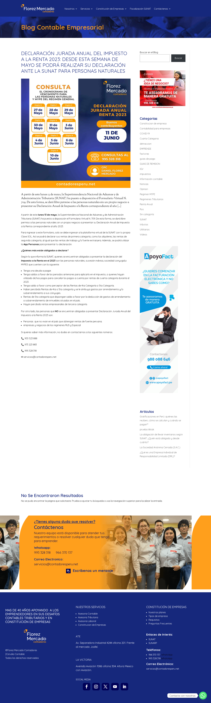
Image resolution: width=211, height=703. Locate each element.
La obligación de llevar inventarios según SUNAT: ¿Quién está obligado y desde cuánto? (161, 438)
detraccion (145, 143)
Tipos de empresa (158, 616)
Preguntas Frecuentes (161, 623)
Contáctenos (161, 9)
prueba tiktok (147, 429)
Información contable (151, 179)
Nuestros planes (157, 612)
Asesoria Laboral (87, 621)
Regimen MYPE (147, 194)
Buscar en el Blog (149, 52)
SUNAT (50, 256)
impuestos (145, 174)
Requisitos (154, 619)
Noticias (144, 184)
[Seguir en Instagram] (96, 686)
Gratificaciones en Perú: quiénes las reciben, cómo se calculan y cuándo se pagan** (160, 420)
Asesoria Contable (88, 613)
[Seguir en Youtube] (115, 686)
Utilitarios (145, 229)
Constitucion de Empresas (92, 624)
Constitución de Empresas (110, 9)
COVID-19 (145, 133)
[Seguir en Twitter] (105, 686)
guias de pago (147, 158)
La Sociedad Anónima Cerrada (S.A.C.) (160, 447)
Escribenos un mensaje (93, 570)
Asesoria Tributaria (88, 617)
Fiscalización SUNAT (140, 9)
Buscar (178, 58)
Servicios (85, 9)
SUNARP (153, 643)
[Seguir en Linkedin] (124, 686)
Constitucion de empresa (153, 123)
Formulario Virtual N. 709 (82, 218)
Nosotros (69, 9)
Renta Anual (146, 204)
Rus (142, 209)
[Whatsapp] (203, 695)
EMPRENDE (145, 148)
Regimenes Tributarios (151, 199)
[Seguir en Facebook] (86, 686)
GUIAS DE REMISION (150, 163)
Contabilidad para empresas (155, 128)
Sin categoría (147, 214)
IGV (141, 169)
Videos (143, 234)
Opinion (144, 189)
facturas (144, 153)
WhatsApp (167, 654)
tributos (144, 224)
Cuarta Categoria (149, 138)
